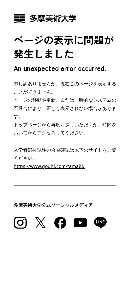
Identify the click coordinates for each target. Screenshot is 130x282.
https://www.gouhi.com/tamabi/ (49, 166)
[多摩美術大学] (65, 18)
